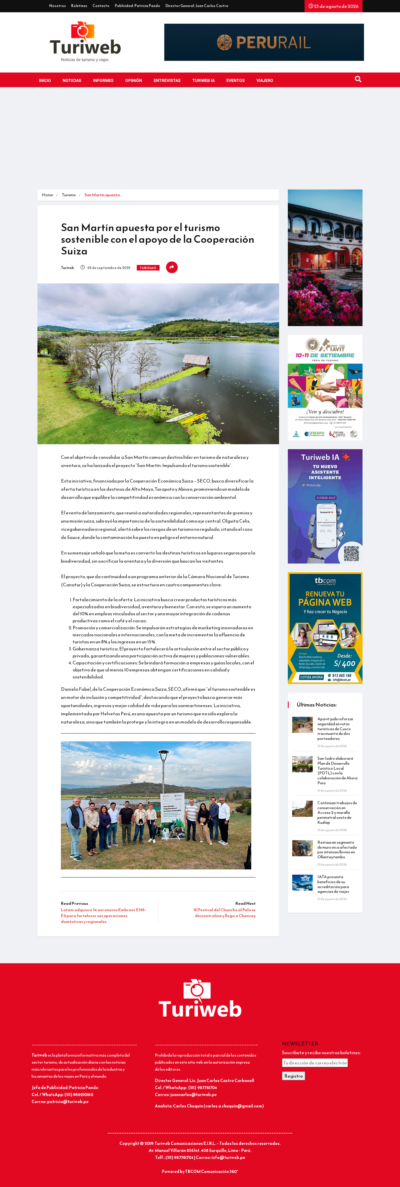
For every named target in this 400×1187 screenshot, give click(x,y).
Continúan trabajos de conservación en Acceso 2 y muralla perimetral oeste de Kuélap (337, 813)
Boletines (79, 5)
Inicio (45, 80)
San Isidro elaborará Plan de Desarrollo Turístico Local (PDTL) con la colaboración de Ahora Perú (337, 770)
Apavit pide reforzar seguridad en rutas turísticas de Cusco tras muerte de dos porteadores (335, 729)
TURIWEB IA (203, 80)
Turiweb (67, 268)
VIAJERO (265, 80)
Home (47, 195)
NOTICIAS (72, 80)
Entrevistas (167, 80)
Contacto (101, 5)
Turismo (69, 195)
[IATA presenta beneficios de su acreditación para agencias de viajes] (302, 883)
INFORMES (103, 80)
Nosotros (57, 5)
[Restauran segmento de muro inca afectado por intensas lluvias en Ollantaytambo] (302, 848)
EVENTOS (235, 80)
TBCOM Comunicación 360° (211, 1172)
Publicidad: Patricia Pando (137, 5)
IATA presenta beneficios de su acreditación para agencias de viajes (333, 884)
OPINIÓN (133, 80)
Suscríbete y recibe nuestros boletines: (321, 1052)
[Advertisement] (200, 140)
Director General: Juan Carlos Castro (196, 5)
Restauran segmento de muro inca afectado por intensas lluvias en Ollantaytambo (337, 849)
